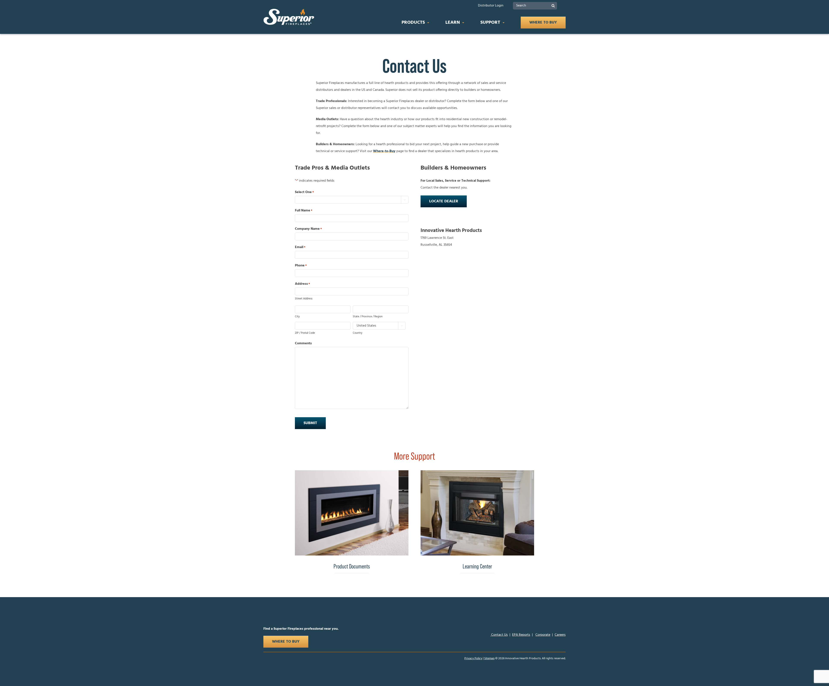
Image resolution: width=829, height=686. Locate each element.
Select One (304, 192)
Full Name (303, 210)
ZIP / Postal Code (305, 333)
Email (300, 247)
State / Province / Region (368, 316)
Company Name (308, 229)
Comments (303, 343)
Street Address (303, 298)
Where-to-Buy (384, 151)
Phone (301, 265)
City (297, 316)
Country (357, 333)
